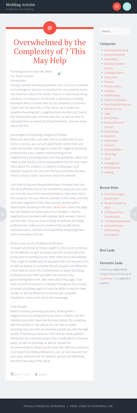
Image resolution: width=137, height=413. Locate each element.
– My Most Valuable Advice (117, 221)
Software (109, 145)
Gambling (109, 90)
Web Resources (112, 167)
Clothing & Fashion (114, 72)
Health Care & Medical (115, 99)
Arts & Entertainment (114, 54)
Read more (60, 207)
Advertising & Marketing (116, 50)
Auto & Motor (111, 59)
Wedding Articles (20, 4)
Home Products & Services (117, 104)
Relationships (111, 140)
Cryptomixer (106, 278)
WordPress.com (102, 406)
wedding (108, 172)
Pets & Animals (111, 131)
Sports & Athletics (113, 149)
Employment (110, 77)
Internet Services (112, 109)
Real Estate (109, 136)
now (44, 347)
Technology (110, 154)
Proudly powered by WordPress (44, 406)
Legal (107, 113)
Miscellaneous (111, 118)
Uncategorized (111, 163)
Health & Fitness (112, 95)
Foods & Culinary (113, 86)
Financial (109, 81)
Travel (107, 158)
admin (42, 374)
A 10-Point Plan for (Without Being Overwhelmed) (113, 230)
